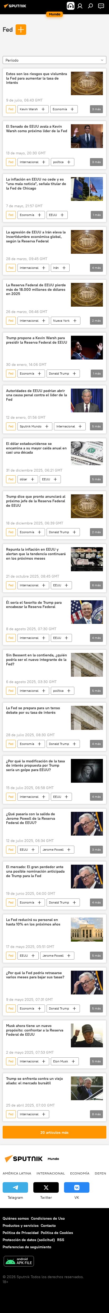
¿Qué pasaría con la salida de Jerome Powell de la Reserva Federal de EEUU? (30, 818)
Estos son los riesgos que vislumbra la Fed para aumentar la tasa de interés (36, 78)
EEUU (53, 215)
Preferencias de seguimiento (27, 1247)
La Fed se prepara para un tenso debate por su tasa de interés (33, 710)
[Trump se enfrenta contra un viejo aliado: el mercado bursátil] (87, 1088)
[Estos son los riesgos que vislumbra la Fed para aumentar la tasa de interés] (87, 83)
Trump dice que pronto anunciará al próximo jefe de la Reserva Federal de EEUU (35, 501)
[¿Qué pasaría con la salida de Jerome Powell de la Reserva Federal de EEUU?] (87, 824)
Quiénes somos (16, 1218)
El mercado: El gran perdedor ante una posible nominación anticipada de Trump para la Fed (35, 871)
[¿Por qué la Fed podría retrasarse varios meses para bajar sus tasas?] (87, 982)
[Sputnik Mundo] (16, 8)
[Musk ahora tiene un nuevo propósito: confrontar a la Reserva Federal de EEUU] (87, 1035)
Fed (8, 29)
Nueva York (61, 321)
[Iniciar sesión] (80, 6)
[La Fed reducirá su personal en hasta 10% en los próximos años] (87, 929)
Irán (56, 268)
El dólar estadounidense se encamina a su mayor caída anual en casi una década (36, 448)
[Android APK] (19, 1262)
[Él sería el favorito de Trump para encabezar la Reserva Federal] (87, 612)
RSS (60, 1239)
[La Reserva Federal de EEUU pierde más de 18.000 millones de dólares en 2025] (87, 295)
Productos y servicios (21, 1225)
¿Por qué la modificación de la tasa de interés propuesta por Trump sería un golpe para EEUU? (35, 765)
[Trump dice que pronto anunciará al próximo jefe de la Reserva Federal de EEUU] (87, 506)
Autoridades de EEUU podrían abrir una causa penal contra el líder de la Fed (36, 395)
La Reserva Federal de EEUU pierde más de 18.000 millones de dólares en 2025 (36, 289)
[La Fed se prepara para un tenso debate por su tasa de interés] (87, 718)
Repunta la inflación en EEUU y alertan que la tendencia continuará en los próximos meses (36, 554)
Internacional (29, 162)
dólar (23, 479)
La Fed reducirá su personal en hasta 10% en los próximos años (33, 922)
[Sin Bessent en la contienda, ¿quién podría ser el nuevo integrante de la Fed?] (87, 665)
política (58, 162)
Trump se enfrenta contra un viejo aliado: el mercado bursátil (34, 1080)
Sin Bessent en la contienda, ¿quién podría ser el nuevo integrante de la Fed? (36, 659)
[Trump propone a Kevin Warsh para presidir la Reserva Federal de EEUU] (87, 348)
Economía (60, 109)
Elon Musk (60, 1061)
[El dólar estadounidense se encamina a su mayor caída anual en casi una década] (87, 453)
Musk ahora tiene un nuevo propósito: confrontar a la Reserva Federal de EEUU (34, 1030)
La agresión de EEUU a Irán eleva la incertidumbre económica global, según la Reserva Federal (36, 236)
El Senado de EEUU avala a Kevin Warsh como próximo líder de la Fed (36, 128)
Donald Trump (59, 373)
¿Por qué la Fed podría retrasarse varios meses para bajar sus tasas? (35, 975)
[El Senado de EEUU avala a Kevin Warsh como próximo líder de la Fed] (87, 136)
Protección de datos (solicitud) (29, 1239)
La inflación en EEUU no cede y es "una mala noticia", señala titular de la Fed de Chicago (36, 184)
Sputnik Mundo (31, 426)
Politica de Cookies (57, 1232)
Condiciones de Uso (48, 1218)
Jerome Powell (53, 849)
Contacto (48, 1225)
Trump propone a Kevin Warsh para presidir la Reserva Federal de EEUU (36, 340)
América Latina (17, 1173)
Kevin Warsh (29, 109)
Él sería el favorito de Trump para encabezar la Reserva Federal (34, 604)
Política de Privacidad (21, 1232)
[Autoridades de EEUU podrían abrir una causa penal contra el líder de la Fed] (87, 400)
